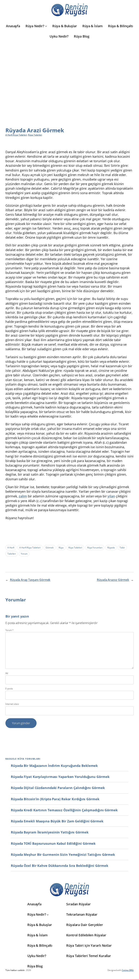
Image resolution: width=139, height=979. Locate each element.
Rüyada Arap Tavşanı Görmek (30, 580)
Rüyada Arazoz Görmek (113, 580)
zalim (23, 496)
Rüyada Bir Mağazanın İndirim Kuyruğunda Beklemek (54, 765)
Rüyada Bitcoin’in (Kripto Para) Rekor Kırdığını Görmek (55, 799)
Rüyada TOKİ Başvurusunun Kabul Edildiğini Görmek (53, 843)
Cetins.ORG (128, 970)
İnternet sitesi (12, 704)
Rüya (61, 547)
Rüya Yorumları (94, 547)
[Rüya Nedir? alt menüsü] (46, 26)
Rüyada (111, 547)
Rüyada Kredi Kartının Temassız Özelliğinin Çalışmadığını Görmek (64, 810)
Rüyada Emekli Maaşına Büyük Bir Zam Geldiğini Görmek (57, 821)
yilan (111, 496)
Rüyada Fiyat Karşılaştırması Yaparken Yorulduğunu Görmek (60, 776)
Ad (6, 673)
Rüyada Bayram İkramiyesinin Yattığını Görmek (50, 832)
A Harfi (10, 547)
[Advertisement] (69, 77)
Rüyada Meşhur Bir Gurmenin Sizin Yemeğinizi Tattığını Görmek (63, 854)
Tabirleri (11, 553)
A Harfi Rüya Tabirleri (16, 134)
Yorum (24, 553)
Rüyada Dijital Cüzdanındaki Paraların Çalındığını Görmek (58, 788)
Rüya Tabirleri (35, 134)
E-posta (9, 688)
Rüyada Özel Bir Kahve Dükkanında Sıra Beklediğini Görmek (59, 865)
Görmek (50, 547)
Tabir (122, 547)
